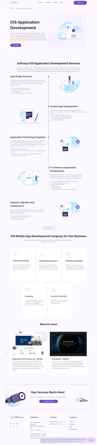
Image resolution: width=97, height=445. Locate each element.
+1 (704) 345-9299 (35, 430)
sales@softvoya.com (59, 421)
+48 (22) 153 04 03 (35, 437)
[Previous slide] (6, 353)
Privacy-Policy (78, 441)
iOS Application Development (24, 8)
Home (12, 8)
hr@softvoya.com (58, 424)
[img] (16, 417)
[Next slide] (90, 353)
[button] (80, 3)
